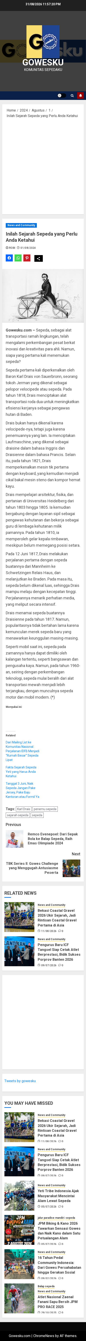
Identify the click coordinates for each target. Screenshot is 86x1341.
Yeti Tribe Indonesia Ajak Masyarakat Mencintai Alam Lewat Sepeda (58, 1196)
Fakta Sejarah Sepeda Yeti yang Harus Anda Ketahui (21, 772)
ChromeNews (43, 1336)
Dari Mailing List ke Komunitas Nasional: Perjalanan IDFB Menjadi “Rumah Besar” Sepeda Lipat (22, 751)
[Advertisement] (43, 166)
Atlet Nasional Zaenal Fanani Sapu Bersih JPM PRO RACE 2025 (58, 1302)
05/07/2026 (49, 1206)
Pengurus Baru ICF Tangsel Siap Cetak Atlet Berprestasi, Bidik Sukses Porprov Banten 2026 (59, 952)
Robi (12, 247)
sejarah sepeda (17, 815)
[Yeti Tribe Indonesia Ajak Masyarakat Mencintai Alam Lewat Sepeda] (19, 1196)
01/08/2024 (28, 247)
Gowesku (43, 62)
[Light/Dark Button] (61, 95)
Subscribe (80, 95)
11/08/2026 (49, 931)
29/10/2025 (49, 1312)
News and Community (21, 225)
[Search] (72, 95)
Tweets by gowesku (20, 1081)
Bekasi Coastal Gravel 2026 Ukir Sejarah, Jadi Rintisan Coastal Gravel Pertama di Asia (57, 917)
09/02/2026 (49, 1278)
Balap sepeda (46, 1286)
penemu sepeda (45, 809)
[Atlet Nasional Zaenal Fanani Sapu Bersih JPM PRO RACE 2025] (19, 1298)
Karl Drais (23, 809)
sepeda (37, 815)
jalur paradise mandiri (51, 1217)
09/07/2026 (49, 965)
